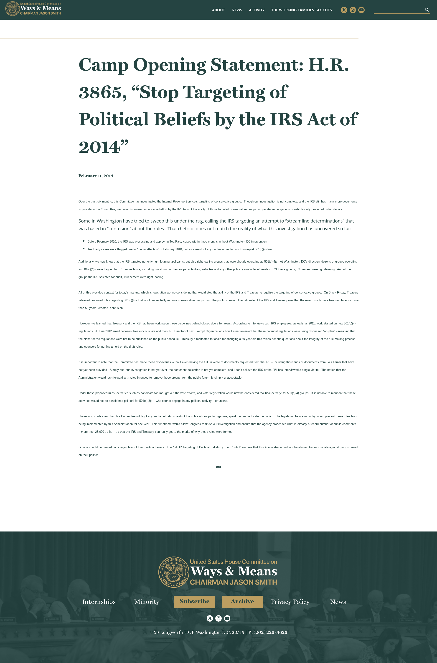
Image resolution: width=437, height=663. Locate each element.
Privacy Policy (290, 601)
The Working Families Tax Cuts (301, 10)
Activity (256, 10)
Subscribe (195, 601)
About (218, 10)
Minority (146, 601)
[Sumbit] (427, 10)
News (237, 10)
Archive (242, 601)
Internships (99, 601)
